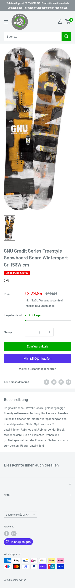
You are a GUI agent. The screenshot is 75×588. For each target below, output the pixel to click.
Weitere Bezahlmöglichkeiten (37, 368)
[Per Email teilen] (68, 382)
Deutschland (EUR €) (17, 514)
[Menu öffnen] (6, 21)
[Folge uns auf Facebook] (6, 533)
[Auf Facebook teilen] (46, 382)
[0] (68, 21)
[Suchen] (66, 36)
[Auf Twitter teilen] (61, 382)
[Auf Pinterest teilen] (54, 382)
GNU (6, 280)
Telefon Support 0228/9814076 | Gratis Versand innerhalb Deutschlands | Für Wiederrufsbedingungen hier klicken (38, 5)
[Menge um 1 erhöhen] (49, 332)
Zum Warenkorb (37, 346)
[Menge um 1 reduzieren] (29, 332)
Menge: (8, 332)
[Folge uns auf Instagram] (14, 533)
